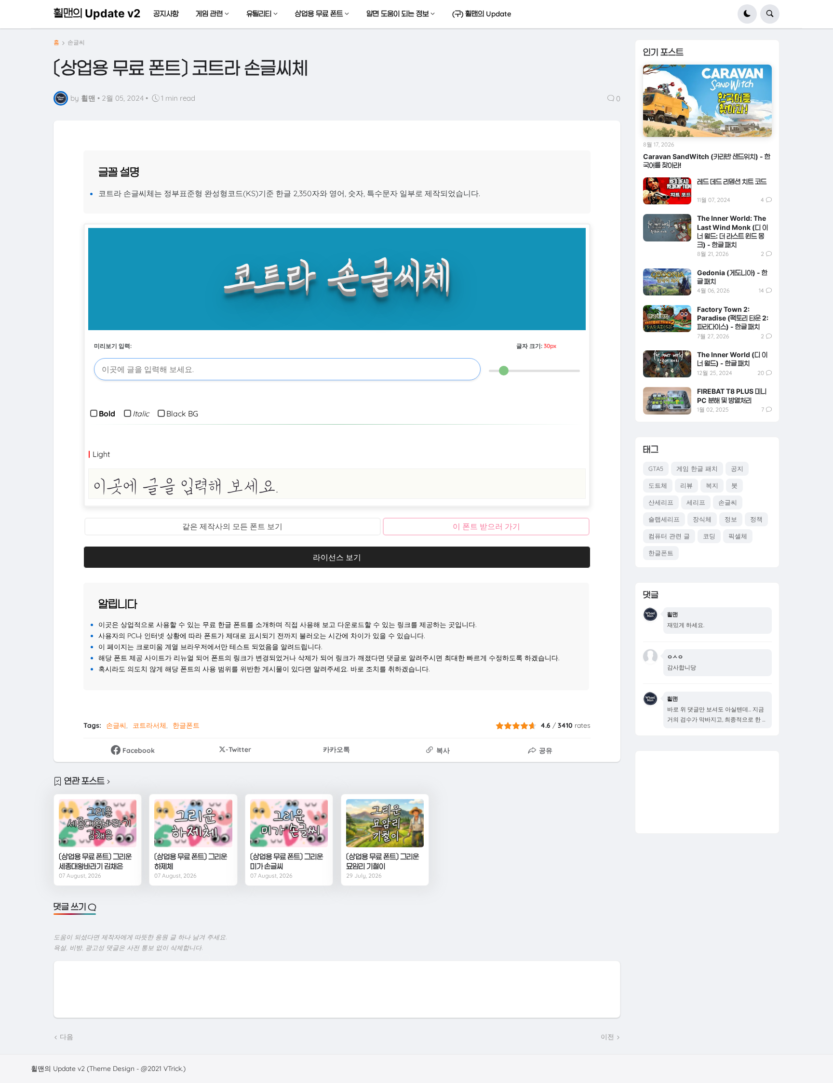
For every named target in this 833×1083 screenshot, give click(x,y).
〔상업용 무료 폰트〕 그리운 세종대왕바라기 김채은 (95, 861)
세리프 (695, 502)
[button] (747, 14)
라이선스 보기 (337, 557)
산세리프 (660, 502)
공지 (737, 468)
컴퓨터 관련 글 (669, 536)
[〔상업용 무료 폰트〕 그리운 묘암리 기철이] (385, 823)
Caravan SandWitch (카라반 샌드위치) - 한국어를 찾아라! (706, 160)
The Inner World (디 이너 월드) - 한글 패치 (732, 358)
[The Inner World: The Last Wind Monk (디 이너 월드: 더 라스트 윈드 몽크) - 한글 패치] (667, 227)
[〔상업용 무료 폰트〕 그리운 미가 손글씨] (289, 823)
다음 (66, 1036)
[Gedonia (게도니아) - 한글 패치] (667, 281)
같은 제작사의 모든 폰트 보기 (232, 526)
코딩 (709, 536)
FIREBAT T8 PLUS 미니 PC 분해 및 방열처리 (731, 395)
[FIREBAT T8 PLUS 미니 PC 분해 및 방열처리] (667, 400)
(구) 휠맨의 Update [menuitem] (481, 13)
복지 (712, 485)
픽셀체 (737, 536)
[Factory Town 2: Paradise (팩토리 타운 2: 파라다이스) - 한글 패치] (667, 318)
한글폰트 (186, 725)
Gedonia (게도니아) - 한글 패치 (732, 276)
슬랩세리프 (664, 519)
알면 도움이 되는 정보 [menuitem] (397, 13)
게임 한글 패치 (697, 468)
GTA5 (655, 468)
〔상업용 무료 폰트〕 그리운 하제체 (190, 861)
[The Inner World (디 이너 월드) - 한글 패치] (667, 363)
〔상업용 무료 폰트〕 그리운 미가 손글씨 (286, 861)
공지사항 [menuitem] (165, 13)
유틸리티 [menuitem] (258, 13)
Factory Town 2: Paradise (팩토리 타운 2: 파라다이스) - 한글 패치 (732, 318)
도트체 (657, 485)
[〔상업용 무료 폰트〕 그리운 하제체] (193, 823)
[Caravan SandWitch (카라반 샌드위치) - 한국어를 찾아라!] (707, 101)
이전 (607, 1036)
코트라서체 (149, 725)
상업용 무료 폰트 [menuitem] (319, 13)
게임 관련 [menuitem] (209, 13)
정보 (731, 519)
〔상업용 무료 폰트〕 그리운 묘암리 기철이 (382, 861)
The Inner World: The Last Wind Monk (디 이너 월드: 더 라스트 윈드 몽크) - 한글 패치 (732, 231)
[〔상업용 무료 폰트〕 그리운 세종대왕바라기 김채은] (97, 823)
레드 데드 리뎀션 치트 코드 (731, 181)
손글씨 (76, 42)
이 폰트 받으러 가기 (486, 526)
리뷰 (686, 485)
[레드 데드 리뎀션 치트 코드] (667, 190)
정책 (756, 519)
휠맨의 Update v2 (97, 13)
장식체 (702, 519)
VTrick (172, 1068)
